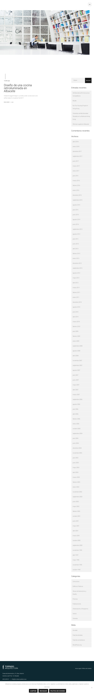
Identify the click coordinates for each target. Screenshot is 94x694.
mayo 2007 (76, 385)
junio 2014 (76, 224)
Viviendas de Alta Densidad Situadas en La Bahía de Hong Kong (81, 116)
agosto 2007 (76, 370)
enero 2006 (76, 423)
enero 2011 (76, 297)
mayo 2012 (76, 278)
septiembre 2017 (77, 156)
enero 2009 (76, 341)
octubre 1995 (76, 569)
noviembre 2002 (77, 492)
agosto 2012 (76, 273)
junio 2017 (76, 161)
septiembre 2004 (77, 433)
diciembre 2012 (77, 263)
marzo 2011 (76, 287)
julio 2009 (75, 331)
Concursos (76, 581)
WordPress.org (77, 645)
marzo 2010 (76, 321)
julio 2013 (75, 239)
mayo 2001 (76, 526)
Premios (75, 599)
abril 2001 (75, 530)
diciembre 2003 (77, 448)
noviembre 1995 (77, 565)
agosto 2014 (76, 219)
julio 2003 (75, 458)
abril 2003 (75, 472)
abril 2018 (75, 141)
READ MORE (7, 102)
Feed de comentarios (79, 640)
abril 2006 (75, 414)
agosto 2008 (76, 351)
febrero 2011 (76, 292)
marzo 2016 (76, 180)
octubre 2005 (76, 428)
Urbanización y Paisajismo (80, 608)
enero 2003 (76, 487)
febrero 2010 (76, 326)
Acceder (75, 630)
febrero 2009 (76, 336)
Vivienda (75, 618)
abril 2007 (75, 389)
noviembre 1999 (77, 550)
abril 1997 (75, 555)
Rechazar (43, 691)
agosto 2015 (76, 205)
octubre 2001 (76, 516)
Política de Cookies (87, 668)
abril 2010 (75, 316)
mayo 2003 (76, 467)
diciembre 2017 (77, 151)
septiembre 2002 (77, 496)
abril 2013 (75, 248)
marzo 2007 (76, 394)
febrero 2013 (76, 253)
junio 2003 (76, 462)
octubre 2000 (76, 540)
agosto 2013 (76, 234)
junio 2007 (76, 380)
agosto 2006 (76, 404)
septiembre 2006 (77, 399)
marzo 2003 (76, 477)
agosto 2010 (76, 307)
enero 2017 (76, 171)
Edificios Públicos (78, 586)
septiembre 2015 (77, 200)
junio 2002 (76, 501)
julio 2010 (75, 312)
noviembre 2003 (77, 453)
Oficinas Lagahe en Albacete (81, 124)
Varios (75, 613)
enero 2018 (76, 146)
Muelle (74, 100)
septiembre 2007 (77, 365)
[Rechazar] (92, 687)
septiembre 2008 (77, 346)
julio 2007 (75, 375)
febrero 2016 (76, 185)
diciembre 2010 (77, 302)
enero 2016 (76, 190)
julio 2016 (75, 175)
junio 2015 (76, 214)
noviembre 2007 (77, 360)
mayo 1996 (76, 560)
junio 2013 (76, 244)
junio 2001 (76, 521)
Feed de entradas (78, 635)
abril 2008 (75, 355)
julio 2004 (75, 438)
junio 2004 (76, 443)
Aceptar (33, 691)
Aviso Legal (78, 668)
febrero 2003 (76, 482)
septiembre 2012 (77, 268)
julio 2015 (75, 210)
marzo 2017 (76, 166)
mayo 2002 (76, 506)
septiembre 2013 (77, 229)
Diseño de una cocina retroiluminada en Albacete (18, 88)
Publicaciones (77, 604)
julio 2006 (75, 409)
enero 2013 (76, 258)
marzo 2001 (76, 535)
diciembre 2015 (77, 195)
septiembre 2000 (77, 545)
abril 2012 (75, 282)
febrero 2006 (76, 419)
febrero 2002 (76, 511)
